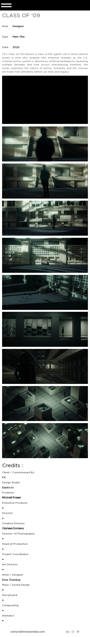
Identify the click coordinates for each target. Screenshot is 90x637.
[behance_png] (67, 631)
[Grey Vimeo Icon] (78, 631)
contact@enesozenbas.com (27, 631)
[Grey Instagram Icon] (73, 631)
